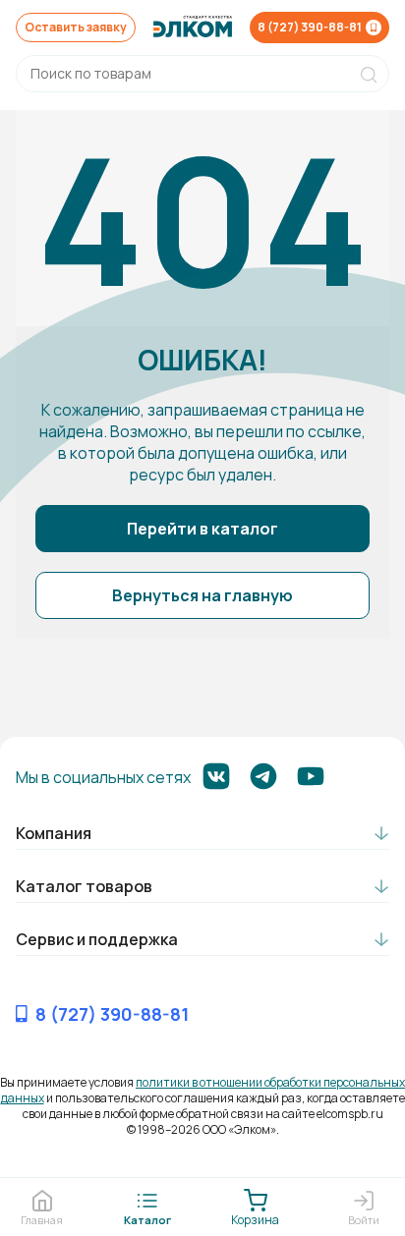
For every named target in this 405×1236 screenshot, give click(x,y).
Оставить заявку (76, 27)
